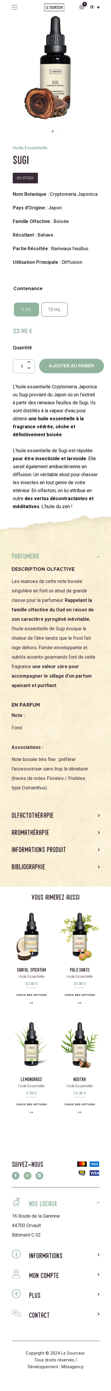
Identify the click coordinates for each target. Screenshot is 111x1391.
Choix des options (31, 994)
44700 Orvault (26, 1225)
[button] (53, 131)
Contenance (28, 288)
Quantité (22, 347)
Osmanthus (33, 788)
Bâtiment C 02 (26, 1235)
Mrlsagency (72, 1366)
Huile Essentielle (31, 976)
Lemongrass (31, 1079)
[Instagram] (27, 1176)
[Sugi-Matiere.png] (55, 71)
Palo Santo (79, 969)
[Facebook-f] (16, 1176)
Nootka (79, 1079)
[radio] (26, 309)
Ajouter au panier (71, 366)
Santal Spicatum (31, 969)
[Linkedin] (39, 1176)
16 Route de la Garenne (36, 1216)
